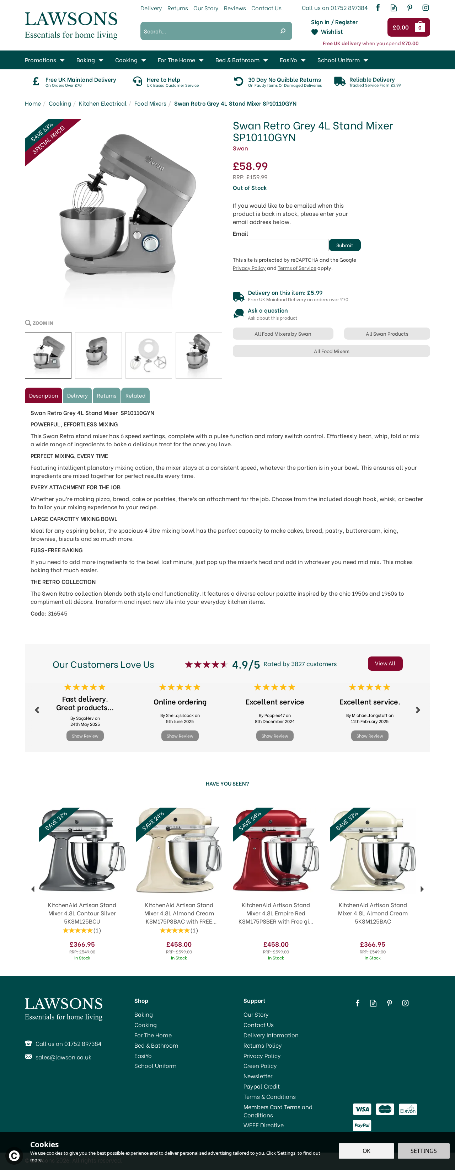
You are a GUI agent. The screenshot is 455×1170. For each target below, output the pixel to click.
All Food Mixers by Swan (283, 333)
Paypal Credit (261, 1086)
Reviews (235, 8)
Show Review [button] (85, 736)
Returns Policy (262, 1045)
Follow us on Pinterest (409, 7)
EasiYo (143, 1055)
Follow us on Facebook (377, 7)
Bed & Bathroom (156, 1045)
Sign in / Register (334, 22)
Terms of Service (297, 267)
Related (135, 395)
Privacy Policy (249, 267)
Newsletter (257, 1076)
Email (240, 233)
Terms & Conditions (269, 1096)
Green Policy (260, 1065)
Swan (240, 148)
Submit (344, 245)
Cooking (145, 1024)
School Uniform (155, 1065)
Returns (106, 395)
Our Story (256, 1014)
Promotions (40, 59)
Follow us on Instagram (425, 7)
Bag (421, 27)
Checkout (401, 27)
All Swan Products (387, 333)
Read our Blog (393, 7)
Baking (143, 1014)
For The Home (153, 1035)
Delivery (77, 395)
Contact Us (258, 1024)
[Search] (283, 31)
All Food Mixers (331, 351)
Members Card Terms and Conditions (277, 1111)
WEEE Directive (263, 1125)
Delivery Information (271, 1035)
